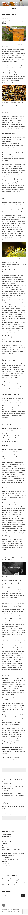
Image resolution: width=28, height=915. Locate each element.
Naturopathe (10, 2)
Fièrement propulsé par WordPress (11, 911)
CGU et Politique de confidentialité (10, 909)
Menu (14, 8)
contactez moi (6, 751)
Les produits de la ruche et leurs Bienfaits (13, 806)
